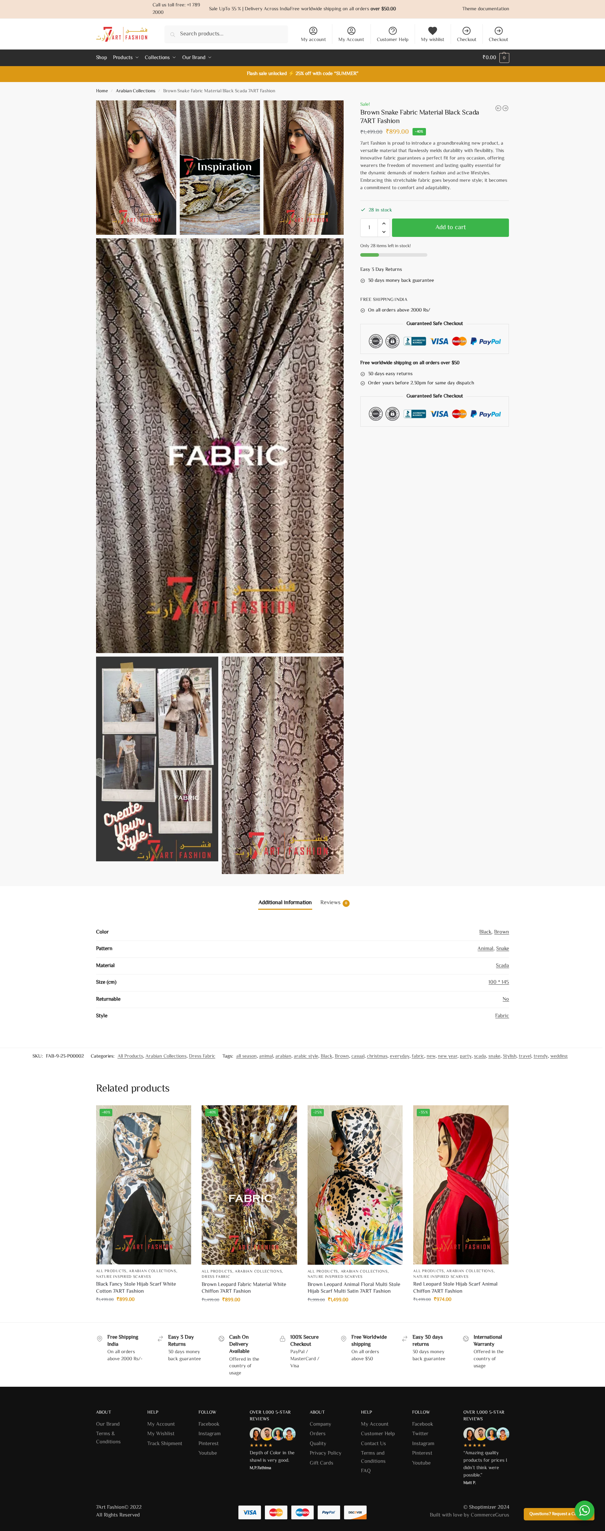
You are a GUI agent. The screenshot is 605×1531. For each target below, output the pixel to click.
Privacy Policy (326, 1453)
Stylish (509, 1056)
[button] (384, 223)
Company (320, 1424)
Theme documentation (485, 9)
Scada (502, 966)
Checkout (466, 40)
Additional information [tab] (285, 902)
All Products (130, 1056)
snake (494, 1056)
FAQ (366, 1471)
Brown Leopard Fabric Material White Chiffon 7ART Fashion (244, 1288)
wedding (559, 1056)
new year (447, 1056)
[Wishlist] (180, 1116)
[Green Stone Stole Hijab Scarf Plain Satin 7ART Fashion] (505, 108)
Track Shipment (164, 1444)
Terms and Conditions (373, 1457)
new (431, 1056)
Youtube (207, 1453)
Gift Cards (321, 1463)
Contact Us (373, 1444)
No (506, 999)
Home (102, 91)
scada (480, 1056)
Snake (502, 949)
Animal (485, 949)
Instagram (209, 1434)
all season (246, 1056)
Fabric (502, 1016)
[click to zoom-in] (220, 445)
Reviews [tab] (333, 902)
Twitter (420, 1434)
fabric (418, 1056)
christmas (377, 1056)
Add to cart (450, 228)
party (465, 1056)
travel (525, 1056)
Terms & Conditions (108, 1438)
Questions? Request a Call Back (559, 1514)
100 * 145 (498, 982)
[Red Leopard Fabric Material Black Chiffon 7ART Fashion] (498, 108)
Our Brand (108, 1424)
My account (313, 40)
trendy (541, 1056)
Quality (318, 1444)
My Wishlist (160, 1434)
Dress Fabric (202, 1056)
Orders (318, 1434)
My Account (351, 40)
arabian (283, 1056)
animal (266, 1056)
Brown (501, 932)
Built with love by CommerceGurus (469, 1515)
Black (485, 932)
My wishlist (432, 40)
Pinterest (208, 1444)
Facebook (208, 1424)
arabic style (306, 1056)
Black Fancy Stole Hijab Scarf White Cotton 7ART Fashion (136, 1288)
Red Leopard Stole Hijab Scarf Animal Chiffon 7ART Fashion (455, 1288)
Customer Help (393, 40)
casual (357, 1056)
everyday (399, 1056)
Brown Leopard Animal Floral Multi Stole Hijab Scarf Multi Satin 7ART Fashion (354, 1288)
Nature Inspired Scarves (123, 1277)
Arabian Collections (135, 91)
